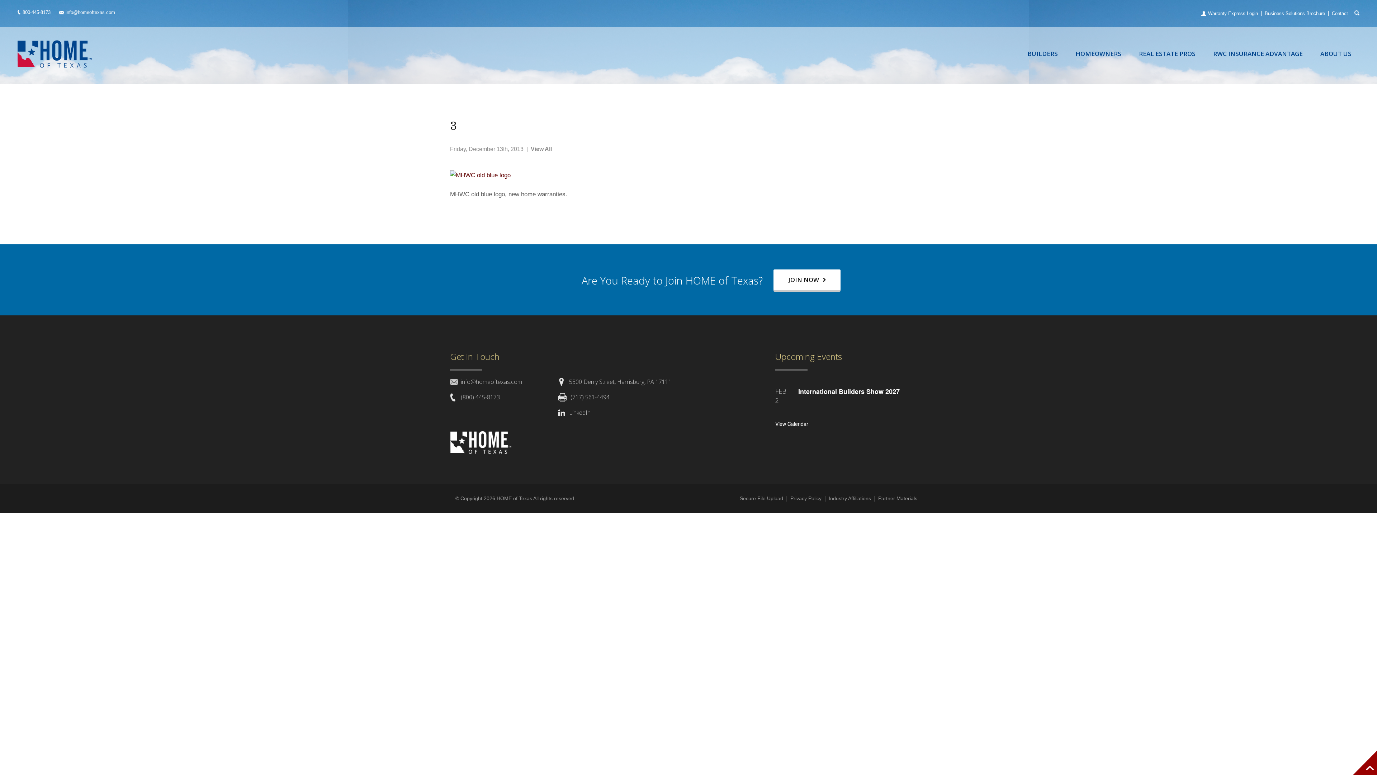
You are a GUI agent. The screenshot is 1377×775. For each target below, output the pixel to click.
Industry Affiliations (850, 498)
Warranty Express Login (1233, 13)
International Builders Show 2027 (849, 391)
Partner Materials (897, 498)
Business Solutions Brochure (1295, 13)
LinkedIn (580, 413)
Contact (1340, 13)
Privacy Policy (806, 498)
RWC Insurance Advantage (1258, 54)
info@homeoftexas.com (90, 12)
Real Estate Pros (1167, 54)
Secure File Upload (761, 498)
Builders (1042, 54)
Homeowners (1098, 54)
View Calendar (791, 423)
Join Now (804, 280)
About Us (1336, 54)
